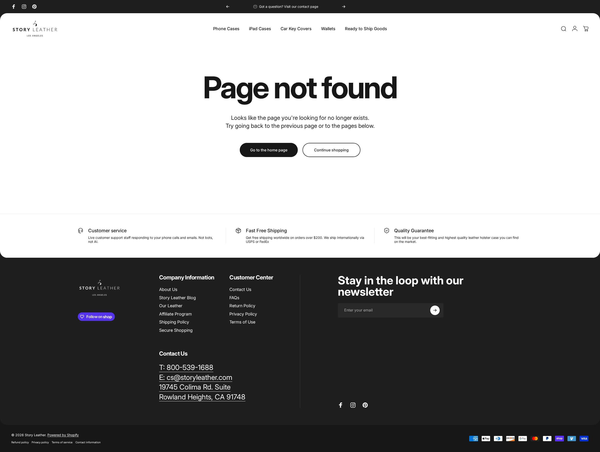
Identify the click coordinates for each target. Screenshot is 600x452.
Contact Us (240, 289)
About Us (168, 289)
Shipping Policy (174, 321)
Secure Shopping (176, 330)
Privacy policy (40, 442)
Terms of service (62, 442)
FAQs (234, 297)
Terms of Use (242, 321)
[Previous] (228, 6)
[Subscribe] (435, 310)
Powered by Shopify (63, 435)
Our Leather (170, 305)
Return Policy (242, 305)
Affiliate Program (175, 313)
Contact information (88, 442)
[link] (195, 387)
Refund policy (20, 442)
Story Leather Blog (177, 297)
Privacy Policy (243, 313)
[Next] (344, 6)
